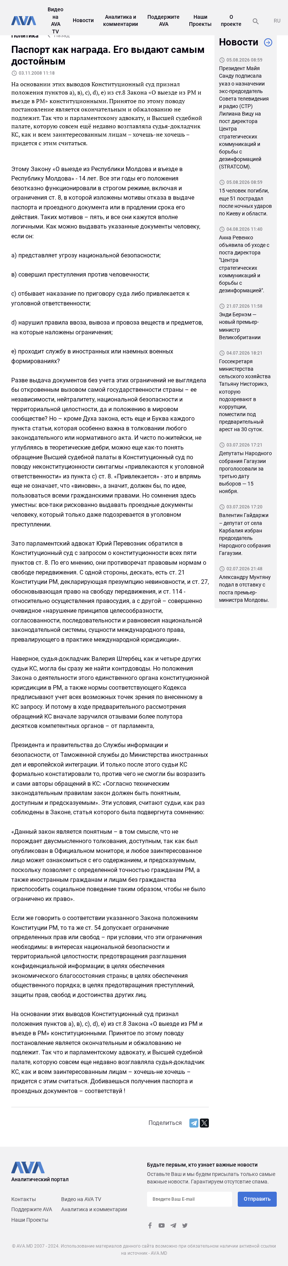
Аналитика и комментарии (94, 1209)
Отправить (257, 1199)
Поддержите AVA (31, 1209)
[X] (204, 1123)
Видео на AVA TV (81, 1199)
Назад (61, 35)
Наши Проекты (29, 1220)
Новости (83, 20)
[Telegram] (193, 1123)
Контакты (23, 1199)
